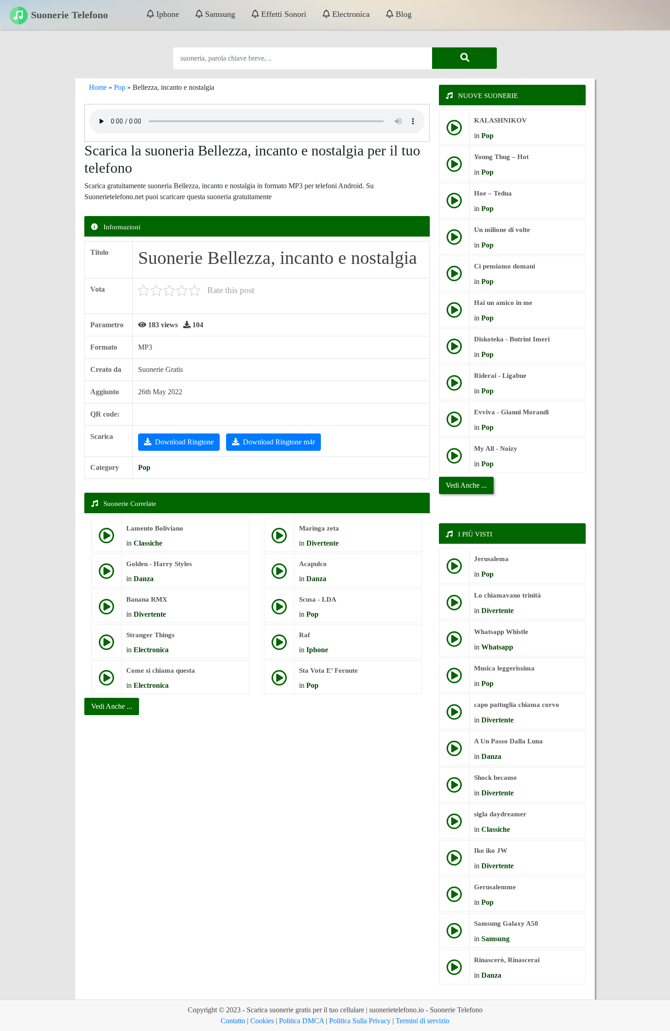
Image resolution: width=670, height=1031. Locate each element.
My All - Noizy (495, 448)
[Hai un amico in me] (454, 313)
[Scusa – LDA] (279, 610)
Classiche (148, 543)
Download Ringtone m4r (279, 442)
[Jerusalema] (454, 569)
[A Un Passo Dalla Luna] (454, 752)
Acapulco (313, 563)
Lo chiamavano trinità (507, 595)
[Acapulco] (279, 574)
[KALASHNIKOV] (454, 131)
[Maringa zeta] (279, 539)
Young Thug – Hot (501, 156)
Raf (304, 635)
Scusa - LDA (317, 599)
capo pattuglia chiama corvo (516, 704)
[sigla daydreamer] (454, 825)
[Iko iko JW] (454, 861)
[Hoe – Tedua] (454, 204)
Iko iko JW (490, 850)
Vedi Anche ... (466, 485)
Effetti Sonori (282, 14)
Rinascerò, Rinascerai (507, 960)
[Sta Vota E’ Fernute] (279, 681)
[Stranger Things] (106, 646)
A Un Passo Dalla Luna (508, 741)
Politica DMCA (301, 1021)
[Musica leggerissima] (454, 679)
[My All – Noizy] (454, 459)
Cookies (262, 1021)
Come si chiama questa (160, 670)
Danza (144, 579)
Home (98, 87)
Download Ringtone (184, 442)
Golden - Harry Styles (159, 563)
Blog (402, 14)
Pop (119, 87)
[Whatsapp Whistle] (454, 642)
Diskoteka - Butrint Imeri (512, 339)
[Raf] (279, 646)
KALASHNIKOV (500, 120)
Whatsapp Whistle (501, 631)
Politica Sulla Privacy (360, 1021)
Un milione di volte (502, 229)
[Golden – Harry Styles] (106, 574)
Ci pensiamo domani (504, 266)
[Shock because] (454, 788)
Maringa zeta (319, 528)
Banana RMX (146, 599)
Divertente (322, 543)
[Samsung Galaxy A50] (454, 934)
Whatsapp (497, 647)
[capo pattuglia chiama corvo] (454, 715)
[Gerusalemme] (454, 898)
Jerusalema (491, 558)
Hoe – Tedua (493, 193)
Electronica (350, 14)
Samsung (219, 14)
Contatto (233, 1021)
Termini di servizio (422, 1021)
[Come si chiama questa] (106, 681)
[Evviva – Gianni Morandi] (454, 423)
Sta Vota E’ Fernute (328, 670)
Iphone (166, 14)
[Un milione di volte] (454, 240)
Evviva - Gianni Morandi (511, 412)
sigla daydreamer (500, 814)
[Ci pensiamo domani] (454, 277)
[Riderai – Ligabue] (454, 386)
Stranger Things (150, 635)
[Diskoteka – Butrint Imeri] (454, 350)
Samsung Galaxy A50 (506, 923)
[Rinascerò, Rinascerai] (454, 970)
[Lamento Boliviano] (106, 539)
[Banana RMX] (106, 610)
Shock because (495, 777)
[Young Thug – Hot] (454, 167)
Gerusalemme (495, 887)
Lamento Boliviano (154, 528)
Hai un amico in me (503, 302)
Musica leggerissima (504, 668)
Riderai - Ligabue (500, 375)
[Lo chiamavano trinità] (454, 606)
